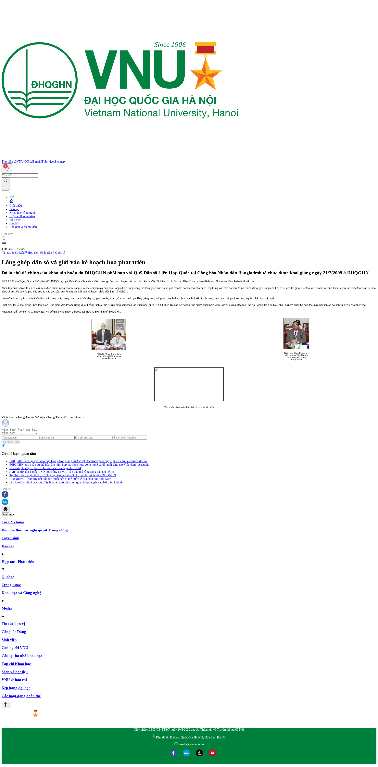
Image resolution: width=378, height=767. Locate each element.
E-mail (36, 161)
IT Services (48, 161)
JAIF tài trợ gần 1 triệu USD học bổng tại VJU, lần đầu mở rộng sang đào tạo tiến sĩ (61, 471)
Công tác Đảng (14, 632)
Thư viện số (9, 161)
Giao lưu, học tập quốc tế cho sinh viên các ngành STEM (45, 468)
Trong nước (11, 585)
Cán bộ (14, 223)
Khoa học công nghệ (22, 212)
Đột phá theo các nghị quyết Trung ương (35, 530)
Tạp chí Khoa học (16, 664)
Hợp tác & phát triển (22, 216)
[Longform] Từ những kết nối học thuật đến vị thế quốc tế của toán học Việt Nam (60, 478)
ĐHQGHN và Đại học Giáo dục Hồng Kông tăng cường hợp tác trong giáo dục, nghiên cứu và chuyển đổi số (78, 461)
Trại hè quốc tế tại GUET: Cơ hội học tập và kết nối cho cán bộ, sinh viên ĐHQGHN (62, 475)
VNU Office (24, 161)
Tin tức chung (13, 522)
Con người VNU (15, 648)
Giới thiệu (15, 205)
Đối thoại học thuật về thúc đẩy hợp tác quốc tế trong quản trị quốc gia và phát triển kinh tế (65, 482)
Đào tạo (14, 209)
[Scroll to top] (5, 705)
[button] (189, 495)
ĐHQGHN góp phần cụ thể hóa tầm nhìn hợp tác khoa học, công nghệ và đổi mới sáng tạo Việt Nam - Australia (79, 464)
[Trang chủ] (120, 158)
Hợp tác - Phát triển (40, 252)
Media (7, 608)
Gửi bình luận (11, 441)
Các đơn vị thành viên (23, 227)
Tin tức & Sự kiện (13, 252)
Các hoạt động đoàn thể (21, 696)
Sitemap (60, 161)
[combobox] (7, 168)
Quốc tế (60, 252)
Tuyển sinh (10, 538)
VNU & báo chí (14, 680)
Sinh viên (15, 219)
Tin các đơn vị (13, 624)
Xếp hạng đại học (16, 688)
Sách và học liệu (15, 672)
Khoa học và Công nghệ (21, 593)
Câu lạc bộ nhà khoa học (22, 656)
